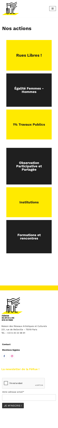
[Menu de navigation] (52, 8)
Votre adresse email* (13, 392)
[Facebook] (4, 356)
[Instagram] (12, 356)
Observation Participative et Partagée (29, 166)
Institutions (29, 202)
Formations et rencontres (29, 236)
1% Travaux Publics (29, 124)
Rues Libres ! (29, 55)
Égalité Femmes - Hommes (29, 90)
